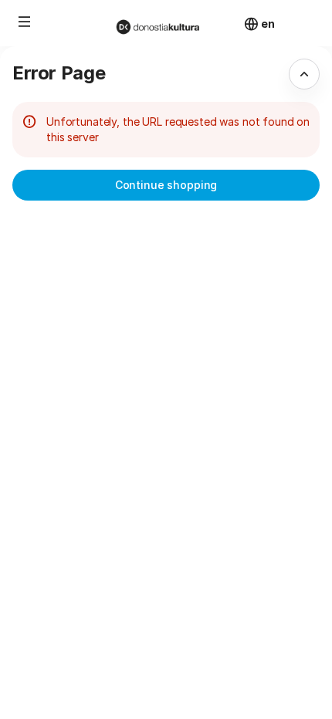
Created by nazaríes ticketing (237, 625)
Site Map (185, 642)
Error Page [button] (58, 73)
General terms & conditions (231, 660)
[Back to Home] (166, 23)
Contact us (190, 694)
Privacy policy (198, 677)
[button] (24, 21)
